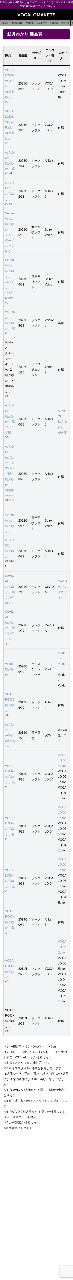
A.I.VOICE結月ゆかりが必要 (62, 421)
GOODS (54, 23)
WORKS (30, 23)
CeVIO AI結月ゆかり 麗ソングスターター (10, 628)
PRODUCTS (16, 23)
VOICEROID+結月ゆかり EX (9, 922)
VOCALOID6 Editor (62, 760)
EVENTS (65, 23)
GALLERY (42, 23)
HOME (4, 23)
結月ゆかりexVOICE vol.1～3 (10, 735)
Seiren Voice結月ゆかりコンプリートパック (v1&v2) (9, 281)
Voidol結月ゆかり (9, 669)
